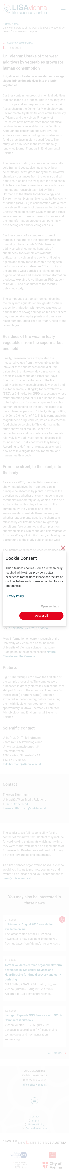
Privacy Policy (15, 596)
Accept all (41, 615)
